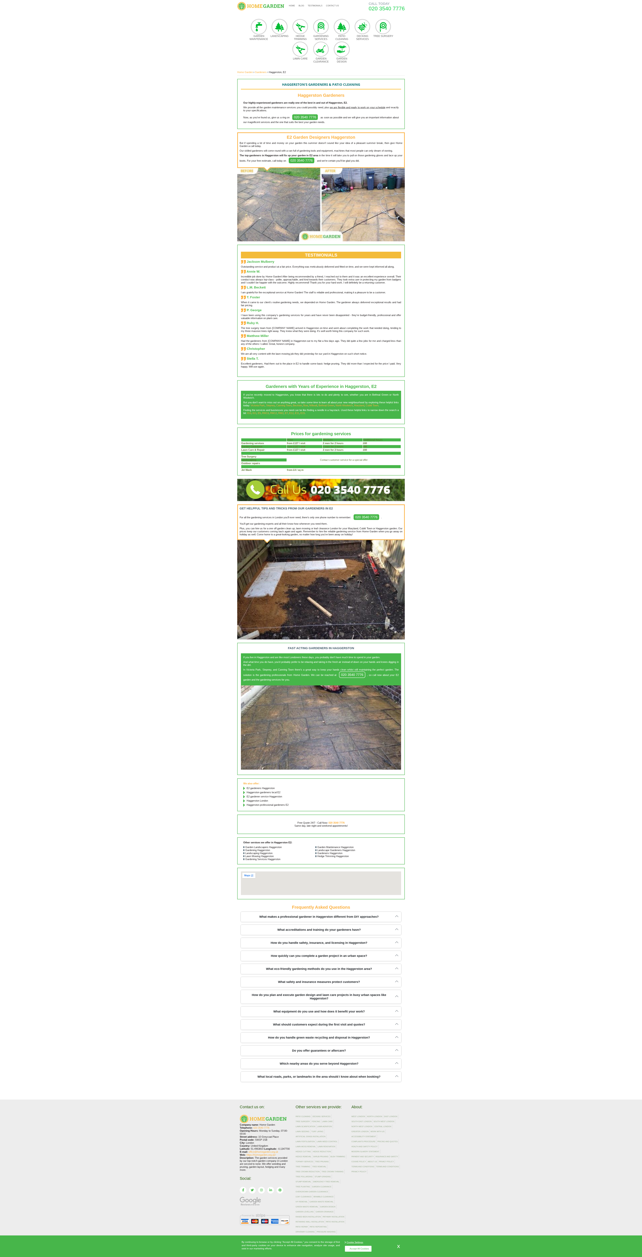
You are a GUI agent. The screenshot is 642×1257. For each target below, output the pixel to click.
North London (374, 1116)
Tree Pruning (322, 1162)
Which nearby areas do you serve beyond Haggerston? (319, 1063)
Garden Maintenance (259, 37)
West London (358, 1116)
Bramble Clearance (323, 1197)
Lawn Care (300, 58)
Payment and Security (362, 1157)
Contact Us (332, 6)
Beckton (297, 405)
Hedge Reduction (322, 1152)
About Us (372, 1162)
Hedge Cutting (303, 1152)
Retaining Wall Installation (310, 1222)
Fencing (316, 1121)
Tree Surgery (383, 36)
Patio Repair (302, 1227)
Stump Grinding (323, 1177)
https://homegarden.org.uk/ (261, 1154)
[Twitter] (252, 1190)
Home (292, 6)
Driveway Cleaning (305, 1232)
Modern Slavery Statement (365, 1152)
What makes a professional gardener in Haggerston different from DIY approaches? (319, 916)
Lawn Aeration (324, 1126)
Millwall (313, 405)
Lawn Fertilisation (305, 1142)
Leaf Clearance (304, 1197)
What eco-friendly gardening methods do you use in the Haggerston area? (319, 969)
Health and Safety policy (364, 1147)
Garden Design (341, 60)
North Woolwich (344, 405)
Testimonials (315, 6)
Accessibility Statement (363, 1136)
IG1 (254, 413)
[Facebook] (243, 1190)
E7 (286, 413)
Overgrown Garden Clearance (312, 1192)
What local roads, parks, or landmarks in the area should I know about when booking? (319, 1076)
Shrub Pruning (321, 1157)
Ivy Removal (302, 1202)
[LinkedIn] (270, 1190)
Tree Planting (303, 1187)
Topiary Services (304, 1162)
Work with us (377, 1131)
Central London (382, 1126)
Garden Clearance (321, 60)
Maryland (359, 405)
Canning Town (284, 405)
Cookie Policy (358, 1162)
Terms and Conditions (362, 1167)
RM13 (265, 413)
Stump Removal (303, 1182)
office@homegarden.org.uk (263, 1151)
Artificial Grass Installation (311, 1136)
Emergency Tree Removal (326, 1182)
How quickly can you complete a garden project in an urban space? (319, 955)
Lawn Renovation (326, 1147)
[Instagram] (261, 1190)
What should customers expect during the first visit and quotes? (319, 1024)
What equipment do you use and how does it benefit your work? (319, 1011)
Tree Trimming (303, 1167)
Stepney (270, 405)
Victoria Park (258, 405)
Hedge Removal (303, 1157)
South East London (361, 1121)
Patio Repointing (318, 1227)
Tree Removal (319, 1167)
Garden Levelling (305, 1212)
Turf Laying (317, 1131)
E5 (259, 413)
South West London (383, 1121)
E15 (302, 413)
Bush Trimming (337, 1157)
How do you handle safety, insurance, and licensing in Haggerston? (319, 942)
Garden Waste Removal (321, 1202)
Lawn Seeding (302, 1131)
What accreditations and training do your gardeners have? (319, 929)
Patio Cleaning (341, 37)
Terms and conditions (387, 1167)
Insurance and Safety (387, 1157)
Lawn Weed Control (327, 1142)
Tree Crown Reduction (308, 1172)
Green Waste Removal (307, 1207)
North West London (361, 1126)
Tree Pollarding (304, 1177)
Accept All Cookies (359, 1248)
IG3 (249, 413)
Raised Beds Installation (308, 1217)
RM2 (281, 413)
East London (390, 1116)
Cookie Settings (355, 1242)
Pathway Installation (333, 1217)
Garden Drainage (325, 1212)
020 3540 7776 (305, 117)
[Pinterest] (280, 1190)
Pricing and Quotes (387, 1142)
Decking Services (362, 37)
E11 (297, 413)
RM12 (273, 413)
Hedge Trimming (300, 37)
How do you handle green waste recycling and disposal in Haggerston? (319, 1037)
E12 (291, 413)
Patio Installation (335, 1222)
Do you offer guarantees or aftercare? (319, 1050)
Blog (301, 6)
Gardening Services (321, 37)
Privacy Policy (386, 1162)
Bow (305, 405)
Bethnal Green (326, 405)
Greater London (360, 1131)
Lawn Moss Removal (306, 1147)
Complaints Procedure (363, 1142)
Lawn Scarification (305, 1126)
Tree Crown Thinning (333, 1172)
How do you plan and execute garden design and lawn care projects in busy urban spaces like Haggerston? (319, 996)
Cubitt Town (372, 405)
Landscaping (280, 36)
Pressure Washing (326, 1232)
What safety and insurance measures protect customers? (319, 982)
